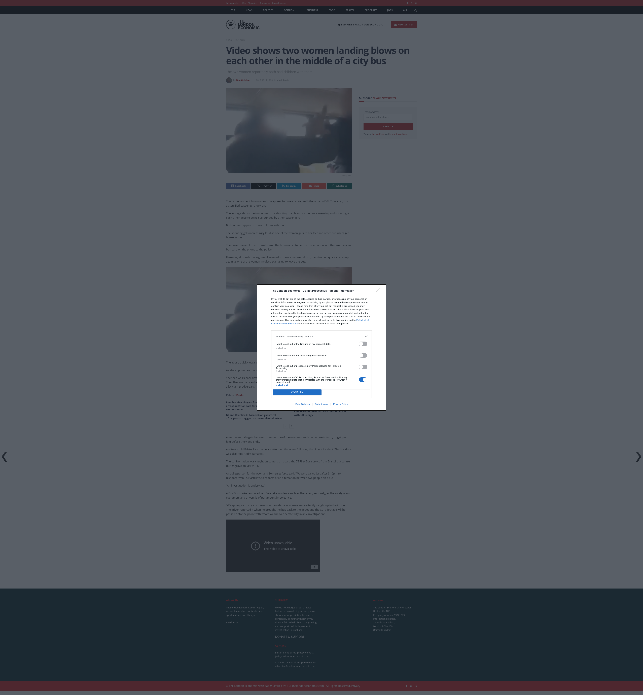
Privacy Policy (340, 404)
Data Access (321, 404)
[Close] (379, 291)
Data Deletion (302, 404)
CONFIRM (297, 392)
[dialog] (321, 347)
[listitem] (321, 336)
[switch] (363, 344)
